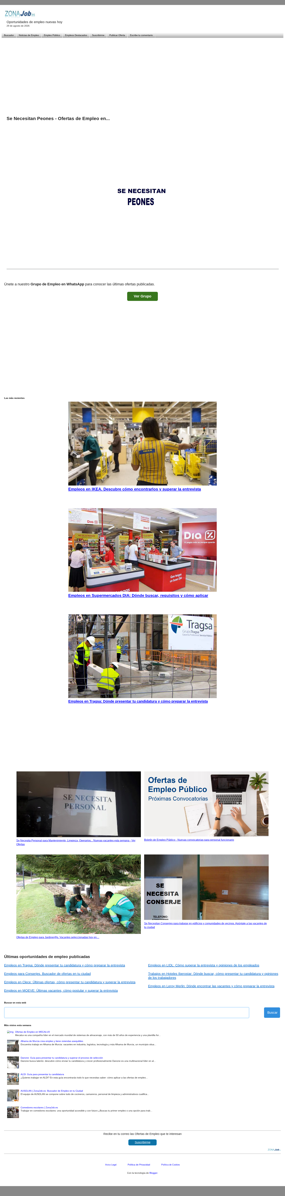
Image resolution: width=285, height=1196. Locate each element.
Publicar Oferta (117, 35)
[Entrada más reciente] (7, 275)
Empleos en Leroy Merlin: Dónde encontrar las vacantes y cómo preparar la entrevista (211, 986)
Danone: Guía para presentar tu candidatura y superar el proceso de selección (62, 1057)
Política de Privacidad (139, 1164)
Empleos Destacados (76, 35)
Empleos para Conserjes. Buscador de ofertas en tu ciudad (47, 974)
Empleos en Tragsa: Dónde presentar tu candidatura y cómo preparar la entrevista (64, 965)
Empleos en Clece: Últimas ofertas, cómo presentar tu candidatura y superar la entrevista (69, 982)
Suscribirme (98, 35)
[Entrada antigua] (277, 275)
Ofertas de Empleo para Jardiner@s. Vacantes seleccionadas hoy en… (57, 937)
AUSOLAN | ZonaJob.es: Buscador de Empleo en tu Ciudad (52, 1090)
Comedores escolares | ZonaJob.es (39, 1107)
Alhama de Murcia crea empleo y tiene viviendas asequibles (52, 1041)
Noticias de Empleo (29, 35)
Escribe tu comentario (141, 35)
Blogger (153, 1173)
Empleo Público (52, 35)
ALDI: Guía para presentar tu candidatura (42, 1074)
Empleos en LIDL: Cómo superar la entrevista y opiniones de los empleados (203, 965)
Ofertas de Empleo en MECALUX (32, 1032)
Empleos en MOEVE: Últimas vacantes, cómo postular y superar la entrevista (61, 990)
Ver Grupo (142, 296)
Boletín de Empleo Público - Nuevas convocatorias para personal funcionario (189, 839)
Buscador (9, 35)
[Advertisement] (142, 73)
